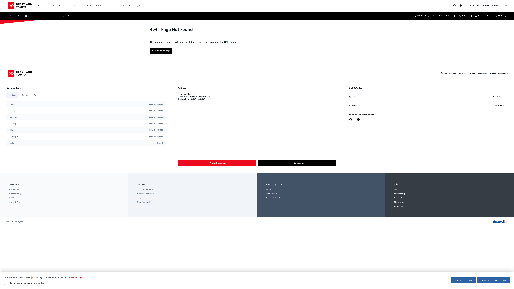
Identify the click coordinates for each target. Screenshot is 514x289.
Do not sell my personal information (27, 283)
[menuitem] (40, 6)
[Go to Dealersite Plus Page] (500, 221)
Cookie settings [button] (75, 277)
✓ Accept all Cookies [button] (464, 280)
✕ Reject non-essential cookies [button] (493, 280)
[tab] (12, 95)
